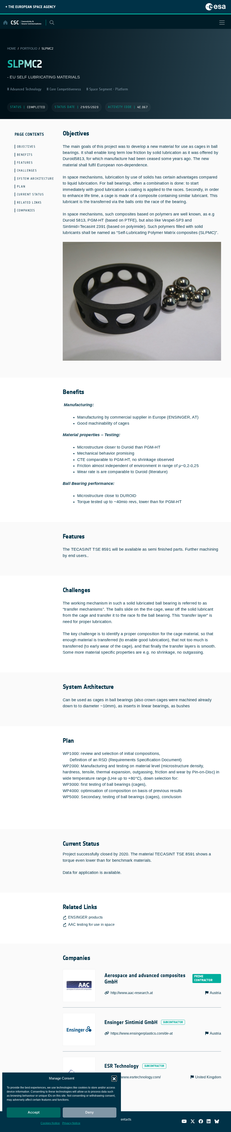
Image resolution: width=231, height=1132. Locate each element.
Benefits (24, 155)
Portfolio (28, 48)
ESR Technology (121, 1066)
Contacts (125, 1119)
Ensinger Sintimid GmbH (130, 1022)
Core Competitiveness (65, 89)
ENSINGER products (85, 917)
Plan (21, 186)
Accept (34, 1112)
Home (11, 48)
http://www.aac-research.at (132, 993)
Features (25, 163)
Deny (89, 1112)
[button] (114, 1078)
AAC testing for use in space (91, 924)
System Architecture (35, 179)
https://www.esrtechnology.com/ (136, 1077)
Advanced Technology (25, 89)
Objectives (26, 147)
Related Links (29, 202)
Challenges (27, 170)
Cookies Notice (50, 1123)
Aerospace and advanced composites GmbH (144, 978)
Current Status (30, 194)
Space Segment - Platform (108, 89)
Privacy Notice (71, 1123)
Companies (26, 210)
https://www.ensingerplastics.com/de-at (142, 1033)
